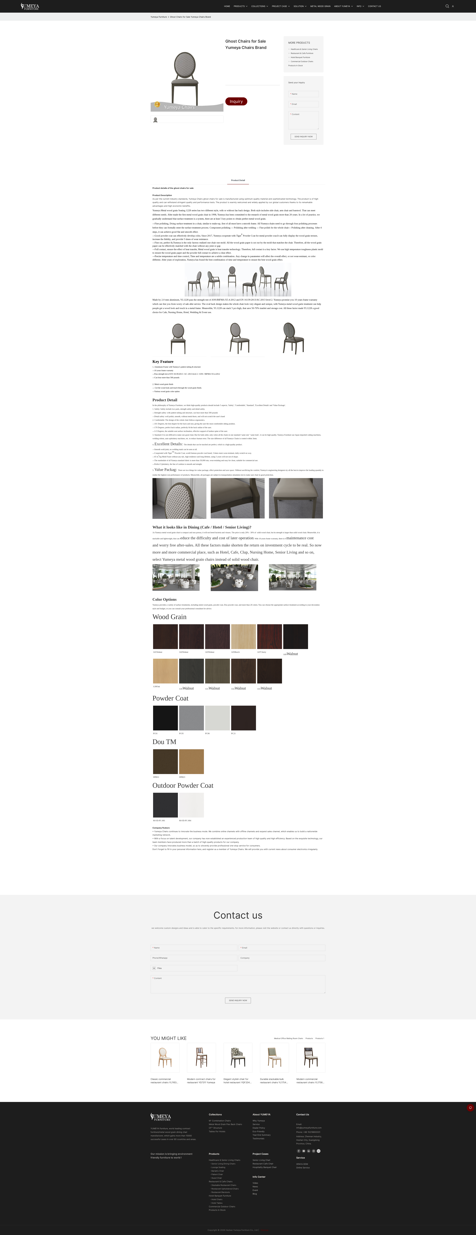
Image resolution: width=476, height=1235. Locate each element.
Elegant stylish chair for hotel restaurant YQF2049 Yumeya (237, 1081)
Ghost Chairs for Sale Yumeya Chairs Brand (190, 17)
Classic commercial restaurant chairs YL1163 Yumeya (163, 1081)
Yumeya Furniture (159, 17)
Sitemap (264, 1230)
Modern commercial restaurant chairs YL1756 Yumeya (310, 1081)
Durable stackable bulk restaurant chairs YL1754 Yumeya (273, 1081)
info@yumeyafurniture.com (309, 1127)
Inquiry (236, 101)
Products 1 (319, 1038)
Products (309, 1038)
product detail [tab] (238, 180)
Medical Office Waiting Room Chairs (288, 1038)
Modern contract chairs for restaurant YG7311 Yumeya (201, 1081)
